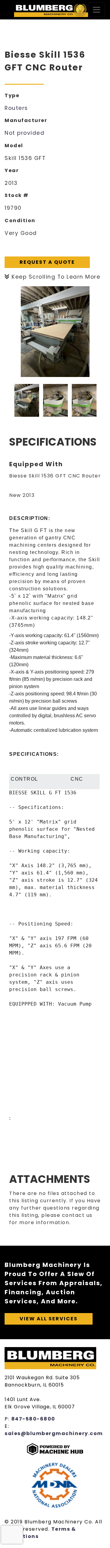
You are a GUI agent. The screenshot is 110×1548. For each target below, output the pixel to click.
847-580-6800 (33, 1418)
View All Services (49, 1318)
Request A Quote (47, 262)
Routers (16, 108)
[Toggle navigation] (96, 9)
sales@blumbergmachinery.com (54, 1433)
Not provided (24, 133)
